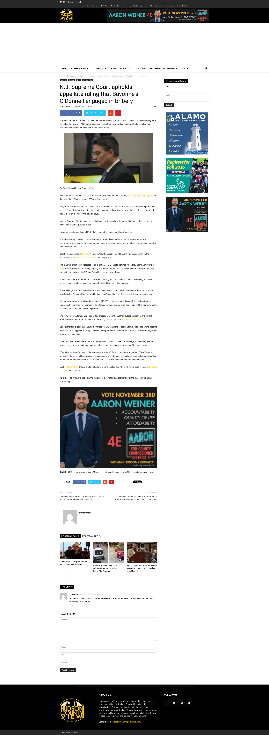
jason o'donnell (93, 472)
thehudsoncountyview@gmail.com (125, 721)
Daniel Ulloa (67, 106)
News (64, 68)
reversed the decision (85, 257)
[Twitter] (182, 703)
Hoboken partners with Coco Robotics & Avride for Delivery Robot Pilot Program (105, 568)
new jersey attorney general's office (117, 472)
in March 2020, (72, 367)
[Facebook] (167, 703)
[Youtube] (189, 703)
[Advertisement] (134, 44)
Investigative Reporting (163, 68)
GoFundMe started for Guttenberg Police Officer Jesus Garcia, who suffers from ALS (82, 498)
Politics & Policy (80, 68)
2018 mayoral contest (76, 472)
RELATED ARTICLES (70, 536)
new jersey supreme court (144, 472)
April (62, 268)
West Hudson (170, 6)
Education (126, 68)
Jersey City (85, 6)
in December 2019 (130, 319)
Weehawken (115, 6)
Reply (71, 605)
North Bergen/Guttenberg (132, 6)
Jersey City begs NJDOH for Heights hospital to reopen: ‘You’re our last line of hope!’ (142, 568)
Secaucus (158, 6)
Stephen (73, 594)
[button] (206, 68)
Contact (186, 68)
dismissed (84, 254)
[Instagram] (174, 703)
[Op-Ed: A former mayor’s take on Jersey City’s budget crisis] (75, 550)
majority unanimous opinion (141, 195)
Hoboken (104, 6)
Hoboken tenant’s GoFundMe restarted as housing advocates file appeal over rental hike (136, 498)
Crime (113, 68)
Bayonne (95, 6)
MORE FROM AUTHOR (92, 536)
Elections (140, 68)
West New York (183, 6)
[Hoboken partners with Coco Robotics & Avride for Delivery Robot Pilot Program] (108, 552)
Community (100, 68)
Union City (149, 6)
